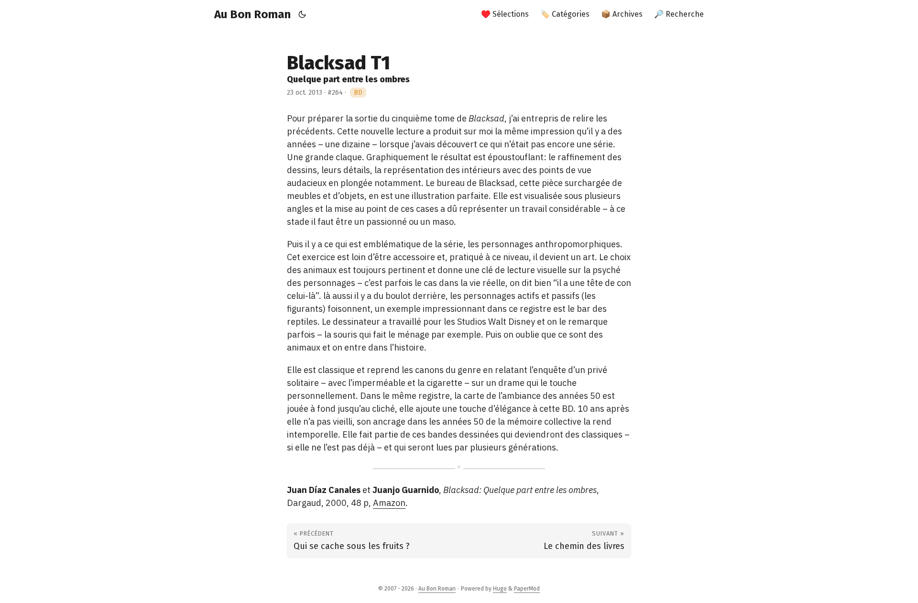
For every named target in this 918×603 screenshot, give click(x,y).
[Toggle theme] (302, 14)
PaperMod (527, 588)
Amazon (389, 502)
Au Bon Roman (252, 14)
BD (358, 92)
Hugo (500, 588)
